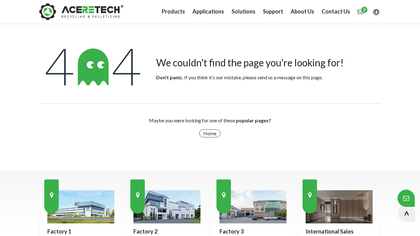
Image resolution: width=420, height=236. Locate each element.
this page (312, 77)
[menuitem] (208, 11)
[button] (406, 213)
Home (209, 133)
